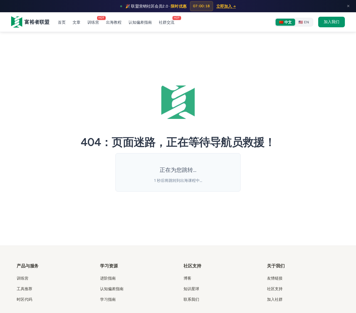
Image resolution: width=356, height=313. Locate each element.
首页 (62, 22)
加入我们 (331, 21)
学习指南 (108, 299)
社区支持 (275, 288)
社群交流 (166, 21)
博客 (187, 278)
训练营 (93, 21)
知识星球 (191, 288)
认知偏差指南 (140, 22)
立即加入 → (226, 6)
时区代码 (24, 299)
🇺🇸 (303, 22)
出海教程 (114, 22)
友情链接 (275, 278)
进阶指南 (108, 278)
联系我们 (191, 299)
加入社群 (275, 299)
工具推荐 (24, 288)
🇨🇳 (285, 22)
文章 (76, 22)
